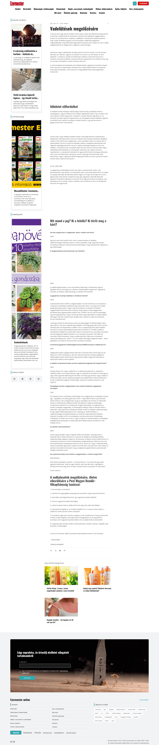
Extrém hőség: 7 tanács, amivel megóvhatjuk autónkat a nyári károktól (60, 589)
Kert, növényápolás (58, 709)
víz (102, 713)
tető (116, 717)
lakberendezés (121, 709)
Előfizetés (37, 733)
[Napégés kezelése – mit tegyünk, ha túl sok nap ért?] (61, 607)
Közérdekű (13, 709)
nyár (113, 721)
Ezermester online (20, 700)
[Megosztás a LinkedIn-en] (60, 550)
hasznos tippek (55, 539)
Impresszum (47, 733)
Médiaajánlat (27, 733)
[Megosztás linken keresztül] (64, 550)
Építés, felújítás (15, 723)
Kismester (55, 719)
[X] (22, 379)
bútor (96, 713)
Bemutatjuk (13, 716)
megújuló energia (125, 717)
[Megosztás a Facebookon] (51, 550)
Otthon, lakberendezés (17, 727)
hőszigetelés (108, 717)
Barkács (55, 723)
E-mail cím (23, 662)
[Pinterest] (30, 379)
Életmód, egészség (58, 716)
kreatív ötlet (131, 709)
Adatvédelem (59, 733)
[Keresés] (135, 3)
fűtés (107, 713)
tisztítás (136, 717)
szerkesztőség (116, 713)
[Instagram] (38, 379)
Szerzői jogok (71, 733)
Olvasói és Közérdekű (57, 544)
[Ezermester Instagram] (14, 742)
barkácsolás (141, 709)
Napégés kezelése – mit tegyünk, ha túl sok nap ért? (60, 621)
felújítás (111, 709)
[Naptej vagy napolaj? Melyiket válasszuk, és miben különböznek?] (97, 575)
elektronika (126, 713)
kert (105, 709)
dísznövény (98, 717)
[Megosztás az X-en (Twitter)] (55, 550)
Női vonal (55, 712)
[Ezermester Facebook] (11, 742)
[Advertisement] (79, 88)
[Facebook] (14, 379)
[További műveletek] (108, 23)
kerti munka (98, 721)
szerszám (98, 709)
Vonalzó (54, 727)
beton (107, 721)
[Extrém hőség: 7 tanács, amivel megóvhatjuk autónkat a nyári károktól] (61, 575)
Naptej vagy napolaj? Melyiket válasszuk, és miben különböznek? (97, 589)
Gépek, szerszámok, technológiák (20, 719)
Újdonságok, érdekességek (18, 712)
